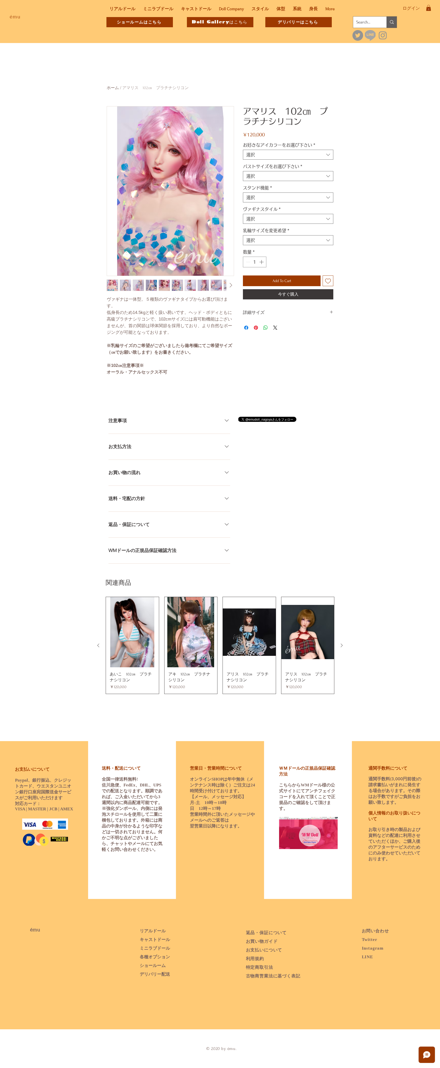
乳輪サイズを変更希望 (266, 230)
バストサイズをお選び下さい (272, 166)
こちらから (290, 785)
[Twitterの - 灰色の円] (357, 35)
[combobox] (288, 155)
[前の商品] (98, 645)
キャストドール (155, 939)
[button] (428, 8)
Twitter (369, 939)
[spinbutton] (254, 262)
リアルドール (153, 930)
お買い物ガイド (262, 941)
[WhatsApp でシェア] (266, 328)
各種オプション (155, 956)
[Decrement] (247, 262)
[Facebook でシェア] (246, 328)
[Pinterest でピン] (256, 328)
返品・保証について (266, 932)
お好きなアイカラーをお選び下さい (279, 145)
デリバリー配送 (155, 974)
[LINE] (370, 35)
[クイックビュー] (132, 632)
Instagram (373, 948)
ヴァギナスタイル (262, 209)
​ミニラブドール (155, 948)
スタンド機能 (257, 188)
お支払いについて (264, 950)
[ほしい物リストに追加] (328, 280)
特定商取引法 (259, 967)
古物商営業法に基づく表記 (273, 976)
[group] (220, 645)
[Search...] (392, 22)
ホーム (113, 88)
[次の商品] (342, 645)
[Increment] (262, 262)
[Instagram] (382, 35)
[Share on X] (275, 328)
